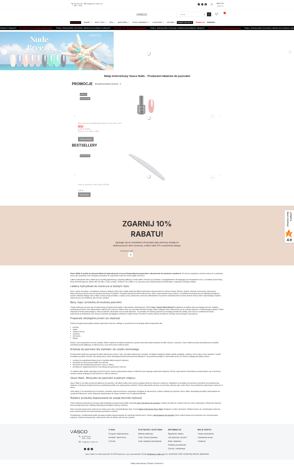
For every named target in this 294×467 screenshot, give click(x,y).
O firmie (112, 441)
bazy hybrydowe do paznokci (148, 403)
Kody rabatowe (174, 441)
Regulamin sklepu (175, 434)
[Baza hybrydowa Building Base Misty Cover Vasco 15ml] (147, 105)
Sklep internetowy (146, 463)
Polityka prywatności (177, 445)
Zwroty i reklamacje (176, 448)
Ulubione (202, 441)
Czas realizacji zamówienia (149, 441)
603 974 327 (78, 4)
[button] (209, 14)
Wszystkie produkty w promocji (106, 84)
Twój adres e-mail (126, 251)
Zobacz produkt (86, 139)
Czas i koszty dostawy (148, 437)
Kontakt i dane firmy (117, 437)
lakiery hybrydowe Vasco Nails (151, 409)
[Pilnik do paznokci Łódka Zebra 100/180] (147, 167)
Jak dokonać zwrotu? (177, 437)
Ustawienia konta (205, 437)
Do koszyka (84, 195)
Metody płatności (145, 434)
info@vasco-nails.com (94, 4)
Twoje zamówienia (206, 434)
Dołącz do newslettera (130, 255)
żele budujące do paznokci (163, 415)
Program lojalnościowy (32, 28)
